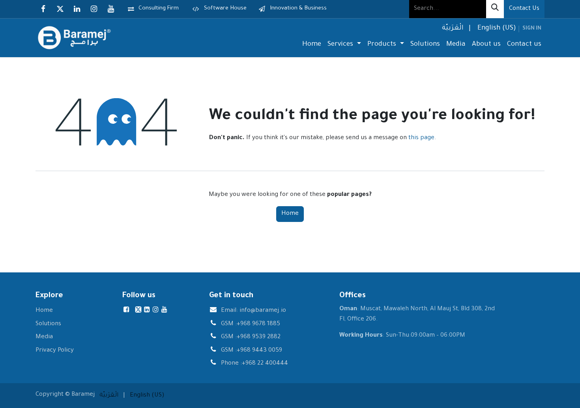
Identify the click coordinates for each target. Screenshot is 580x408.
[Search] (495, 9)
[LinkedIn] (76, 9)
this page (421, 138)
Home (290, 214)
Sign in (531, 29)
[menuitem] (452, 29)
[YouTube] (110, 9)
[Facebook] (43, 9)
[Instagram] (93, 9)
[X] (59, 9)
